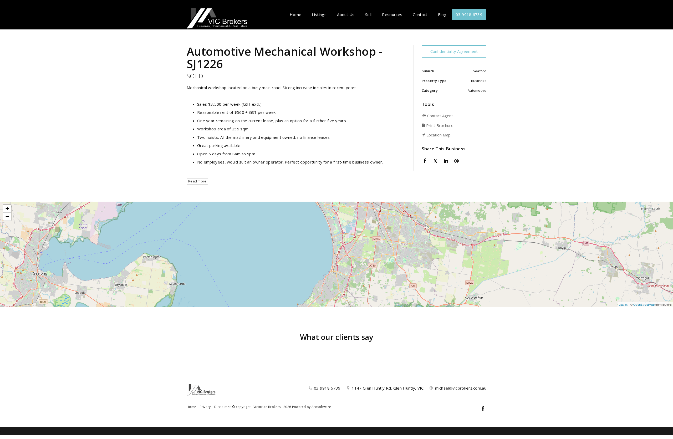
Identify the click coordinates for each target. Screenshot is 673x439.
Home (295, 14)
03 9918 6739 (469, 14)
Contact (420, 14)
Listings (319, 14)
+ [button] (7, 208)
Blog (442, 14)
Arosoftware (321, 407)
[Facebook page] (483, 408)
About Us (345, 14)
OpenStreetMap (644, 304)
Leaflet (623, 304)
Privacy (205, 407)
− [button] (7, 216)
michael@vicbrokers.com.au (461, 388)
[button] (453, 125)
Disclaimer (222, 407)
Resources (392, 14)
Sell (368, 14)
